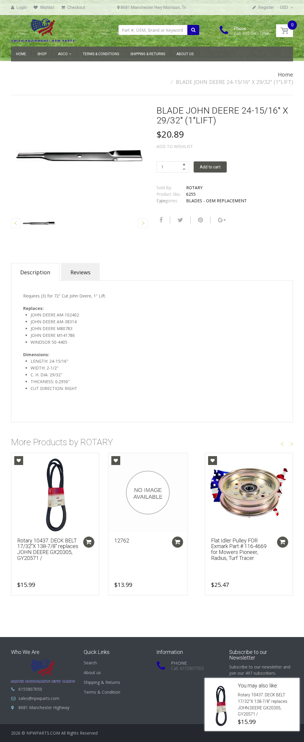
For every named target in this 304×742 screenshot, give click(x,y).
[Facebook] (160, 220)
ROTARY (194, 187)
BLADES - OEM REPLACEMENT (216, 200)
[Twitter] (180, 220)
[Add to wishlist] (18, 460)
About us (92, 672)
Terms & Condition (102, 692)
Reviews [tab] (80, 272)
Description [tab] (35, 272)
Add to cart (210, 167)
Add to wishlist (174, 146)
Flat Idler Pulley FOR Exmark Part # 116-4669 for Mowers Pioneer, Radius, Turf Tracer (239, 549)
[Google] (221, 220)
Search (90, 662)
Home (285, 74)
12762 (121, 540)
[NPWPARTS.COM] (43, 29)
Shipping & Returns (102, 682)
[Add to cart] (88, 542)
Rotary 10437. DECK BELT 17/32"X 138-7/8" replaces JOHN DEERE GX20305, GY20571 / (47, 549)
